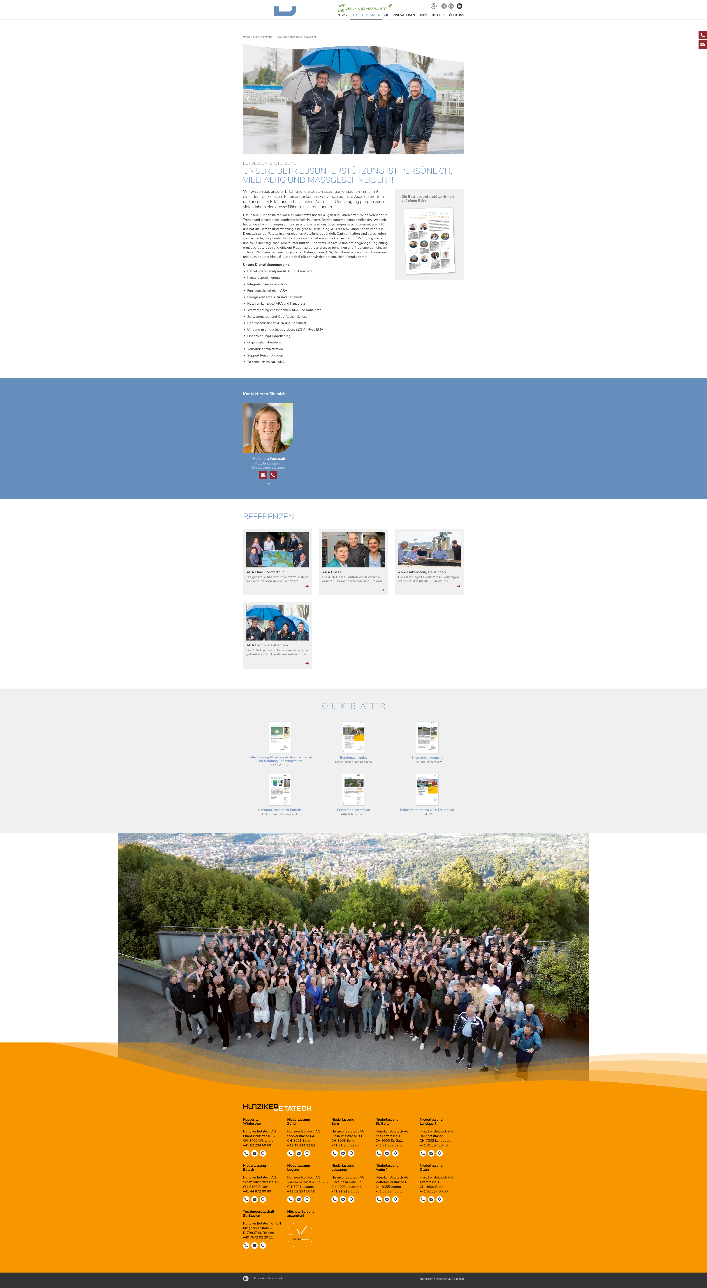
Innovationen (404, 15)
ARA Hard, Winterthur (265, 572)
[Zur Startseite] (277, 16)
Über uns (456, 15)
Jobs (423, 15)
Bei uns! (438, 15)
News (342, 15)
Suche (434, 6)
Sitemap (459, 1279)
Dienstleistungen (366, 15)
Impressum (426, 1279)
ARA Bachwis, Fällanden (267, 645)
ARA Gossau (333, 572)
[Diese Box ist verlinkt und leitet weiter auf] (703, 35)
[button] (459, 6)
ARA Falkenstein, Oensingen (422, 572)
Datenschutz (443, 1279)
